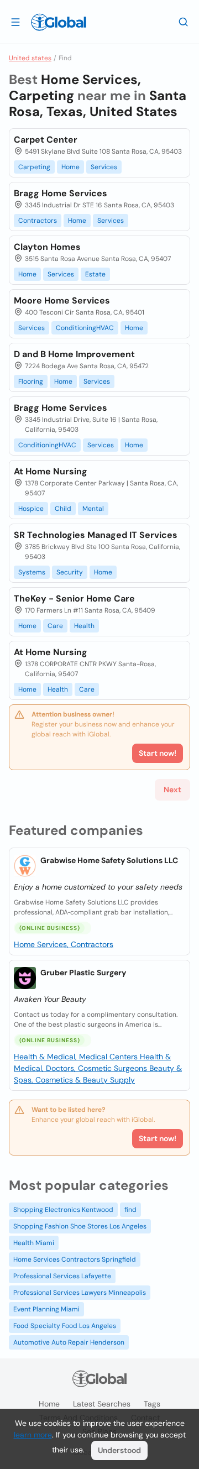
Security (69, 572)
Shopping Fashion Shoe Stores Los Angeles (79, 1226)
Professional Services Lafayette (62, 1276)
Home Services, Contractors (63, 944)
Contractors (37, 220)
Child (63, 508)
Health (84, 625)
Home (70, 167)
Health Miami (33, 1242)
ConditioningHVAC (85, 327)
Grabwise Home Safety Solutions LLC (109, 860)
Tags (152, 1404)
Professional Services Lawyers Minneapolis (79, 1292)
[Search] (183, 22)
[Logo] (58, 22)
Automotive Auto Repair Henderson (68, 1342)
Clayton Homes (47, 247)
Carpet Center (45, 139)
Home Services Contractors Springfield (74, 1259)
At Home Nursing (50, 471)
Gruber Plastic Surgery (83, 972)
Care (55, 625)
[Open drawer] (15, 22)
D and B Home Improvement (74, 354)
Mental (93, 508)
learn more (33, 1435)
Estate (95, 274)
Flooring (30, 381)
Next (172, 789)
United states (30, 58)
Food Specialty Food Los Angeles (64, 1325)
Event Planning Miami (46, 1309)
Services (104, 167)
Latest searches (101, 1404)
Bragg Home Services (60, 193)
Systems (31, 572)
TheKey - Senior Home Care (74, 598)
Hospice (31, 508)
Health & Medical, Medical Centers (77, 1057)
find (130, 1209)
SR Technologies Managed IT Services (95, 535)
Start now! (157, 1138)
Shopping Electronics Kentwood (63, 1209)
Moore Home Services (62, 300)
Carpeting (34, 167)
